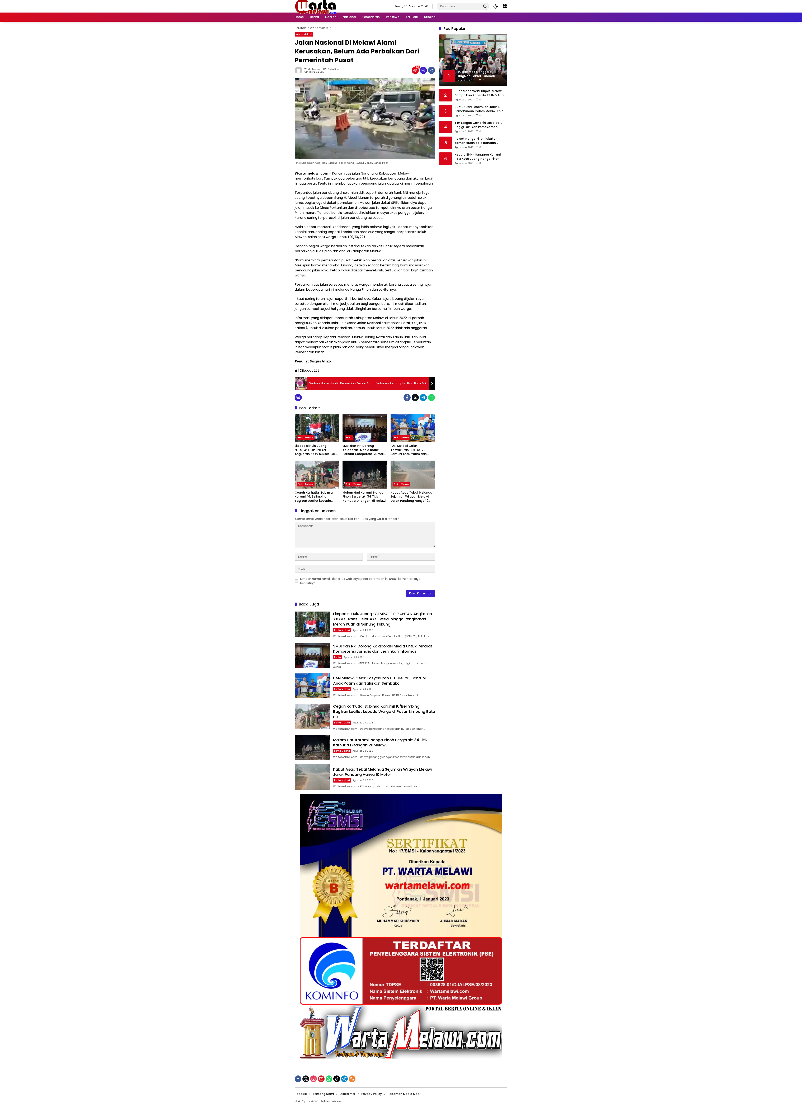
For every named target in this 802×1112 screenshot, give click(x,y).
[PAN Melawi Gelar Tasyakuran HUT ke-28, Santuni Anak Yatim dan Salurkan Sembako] (413, 428)
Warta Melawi (304, 34)
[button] (485, 6)
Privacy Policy (371, 1094)
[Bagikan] (431, 70)
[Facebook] (407, 397)
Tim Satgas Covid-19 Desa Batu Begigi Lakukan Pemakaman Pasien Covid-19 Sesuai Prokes (479, 125)
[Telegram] (423, 397)
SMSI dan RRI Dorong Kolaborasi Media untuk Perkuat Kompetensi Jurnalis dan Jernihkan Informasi (364, 450)
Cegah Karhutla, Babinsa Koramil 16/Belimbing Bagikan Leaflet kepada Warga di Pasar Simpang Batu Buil (314, 497)
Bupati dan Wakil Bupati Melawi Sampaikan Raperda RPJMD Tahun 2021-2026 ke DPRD (481, 93)
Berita (349, 437)
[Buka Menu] (504, 6)
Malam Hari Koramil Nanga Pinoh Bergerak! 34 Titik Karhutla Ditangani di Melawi (364, 497)
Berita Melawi (305, 437)
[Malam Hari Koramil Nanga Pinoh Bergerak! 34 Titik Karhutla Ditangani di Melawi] (365, 475)
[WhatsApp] (431, 397)
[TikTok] (336, 1078)
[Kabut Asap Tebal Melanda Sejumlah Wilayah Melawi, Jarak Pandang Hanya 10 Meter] (413, 475)
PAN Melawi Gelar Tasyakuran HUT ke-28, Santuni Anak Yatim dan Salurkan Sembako (409, 450)
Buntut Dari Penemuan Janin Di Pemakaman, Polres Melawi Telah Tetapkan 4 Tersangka (480, 109)
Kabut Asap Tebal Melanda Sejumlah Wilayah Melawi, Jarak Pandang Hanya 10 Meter (411, 497)
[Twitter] (415, 397)
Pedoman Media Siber (404, 1094)
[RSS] (352, 1078)
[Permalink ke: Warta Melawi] (299, 70)
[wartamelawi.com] (315, 6)
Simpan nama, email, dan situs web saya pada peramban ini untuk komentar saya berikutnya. (360, 581)
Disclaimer (347, 1094)
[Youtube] (321, 1078)
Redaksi (301, 1094)
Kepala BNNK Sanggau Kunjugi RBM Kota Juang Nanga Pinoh (478, 157)
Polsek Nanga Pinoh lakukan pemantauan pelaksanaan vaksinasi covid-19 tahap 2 (476, 141)
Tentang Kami (323, 1094)
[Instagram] (313, 1078)
